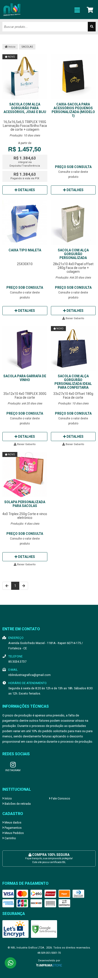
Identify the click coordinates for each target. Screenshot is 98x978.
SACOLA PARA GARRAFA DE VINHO (24, 378)
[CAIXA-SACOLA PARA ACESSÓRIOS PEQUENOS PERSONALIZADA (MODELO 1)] (73, 77)
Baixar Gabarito (74, 318)
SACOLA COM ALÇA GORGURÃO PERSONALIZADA (73, 254)
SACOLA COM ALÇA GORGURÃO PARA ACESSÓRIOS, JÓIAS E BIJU (25, 108)
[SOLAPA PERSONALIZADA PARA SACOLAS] (24, 475)
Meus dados (12, 822)
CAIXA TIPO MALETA (25, 250)
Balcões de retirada (17, 803)
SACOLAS (27, 46)
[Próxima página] (23, 586)
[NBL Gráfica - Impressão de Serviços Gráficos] (11, 18)
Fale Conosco (60, 798)
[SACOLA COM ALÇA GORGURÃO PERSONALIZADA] (73, 223)
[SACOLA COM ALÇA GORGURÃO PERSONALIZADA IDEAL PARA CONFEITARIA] (73, 349)
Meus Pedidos (14, 833)
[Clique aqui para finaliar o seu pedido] (90, 9)
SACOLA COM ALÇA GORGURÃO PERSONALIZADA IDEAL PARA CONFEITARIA (73, 381)
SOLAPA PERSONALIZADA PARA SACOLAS (24, 504)
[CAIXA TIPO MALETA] (24, 223)
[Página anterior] (6, 586)
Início (11, 46)
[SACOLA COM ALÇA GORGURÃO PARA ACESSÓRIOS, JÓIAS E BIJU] (24, 77)
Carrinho (10, 838)
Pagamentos (13, 827)
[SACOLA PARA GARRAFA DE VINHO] (24, 349)
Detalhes (26, 190)
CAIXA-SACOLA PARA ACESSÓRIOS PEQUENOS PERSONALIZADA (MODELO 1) (73, 110)
